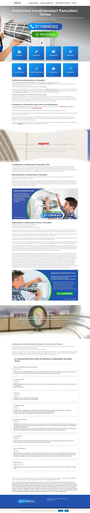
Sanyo (28, 264)
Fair (29, 258)
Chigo (58, 255)
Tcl (37, 265)
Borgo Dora (73, 486)
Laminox (43, 261)
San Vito (60, 490)
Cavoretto (20, 490)
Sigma (50, 264)
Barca (34, 486)
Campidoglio (15, 485)
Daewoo (19, 256)
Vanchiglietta (32, 488)
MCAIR (73, 261)
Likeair (52, 261)
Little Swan (60, 261)
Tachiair (22, 265)
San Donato (73, 483)
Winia (58, 267)
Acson (49, 253)
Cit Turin (61, 483)
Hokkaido (48, 259)
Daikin (23, 256)
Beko (39, 255)
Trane (20, 267)
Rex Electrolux (71, 262)
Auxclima (33, 255)
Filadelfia (56, 491)
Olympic (50, 262)
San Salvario (15, 490)
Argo (76, 253)
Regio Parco (30, 486)
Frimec (50, 258)
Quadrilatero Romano (31, 482)
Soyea (64, 264)
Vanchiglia (26, 488)
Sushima (14, 265)
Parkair (60, 262)
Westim (49, 267)
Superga (51, 488)
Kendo (28, 261)
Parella (19, 485)
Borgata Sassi (38, 488)
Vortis (41, 267)
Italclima (14, 261)
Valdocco (21, 488)
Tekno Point (46, 265)
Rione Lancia (45, 483)
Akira (64, 253)
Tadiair (18, 265)
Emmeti (26, 258)
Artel (21, 255)
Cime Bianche (26, 483)
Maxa (70, 261)
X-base (61, 267)
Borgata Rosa (45, 488)
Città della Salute (34, 491)
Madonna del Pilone (58, 488)
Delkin (26, 256)
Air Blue (57, 253)
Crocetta (52, 482)
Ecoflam (64, 256)
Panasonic (55, 262)
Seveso (38, 264)
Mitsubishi (27, 262)
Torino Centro (15, 482)
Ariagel (13, 255)
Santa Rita (57, 482)
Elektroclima (73, 256)
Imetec (60, 259)
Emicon (22, 258)
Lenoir (47, 261)
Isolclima (72, 259)
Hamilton (14, 259)
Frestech (46, 258)
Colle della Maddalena (17, 491)
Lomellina (65, 488)
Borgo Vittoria (25, 485)
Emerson (18, 258)
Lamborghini (38, 261)
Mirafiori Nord (63, 482)
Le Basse (32, 483)
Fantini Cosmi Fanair (35, 258)
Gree (68, 258)
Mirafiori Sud (19, 483)
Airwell (61, 253)
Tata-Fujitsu (33, 265)
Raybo (66, 262)
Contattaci (74, 3)
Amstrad (72, 253)
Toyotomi (17, 267)
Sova (61, 264)
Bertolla (38, 486)
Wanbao (45, 267)
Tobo (72, 265)
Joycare (22, 261)
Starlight (68, 264)
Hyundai (56, 259)
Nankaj (32, 262)
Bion (48, 255)
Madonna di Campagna (41, 485)
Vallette (70, 485)
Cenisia (50, 483)
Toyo (13, 267)
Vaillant (28, 267)
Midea (19, 262)
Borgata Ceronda (64, 485)
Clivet (66, 255)
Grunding (72, 258)
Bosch (51, 255)
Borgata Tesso (32, 485)
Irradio (68, 259)
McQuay (14, 262)
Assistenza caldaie (33, 3)
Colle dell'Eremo (27, 490)
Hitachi (43, 259)
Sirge (58, 264)
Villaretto (59, 486)
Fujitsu (53, 258)
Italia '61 (47, 491)
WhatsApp (47, 34)
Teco (42, 265)
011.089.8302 (63, 106)
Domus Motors (42, 256)
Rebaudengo (53, 486)
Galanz (57, 258)
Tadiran (26, 265)
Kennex (32, 261)
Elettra (13, 258)
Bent (42, 255)
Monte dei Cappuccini (73, 490)
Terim (56, 265)
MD (17, 262)
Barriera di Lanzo (51, 485)
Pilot (63, 262)
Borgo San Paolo (38, 483)
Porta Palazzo (46, 482)
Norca (35, 262)
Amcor (67, 253)
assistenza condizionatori (18, 250)
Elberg (67, 256)
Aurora (68, 486)
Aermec (53, 253)
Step (47, 262)
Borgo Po (38, 490)
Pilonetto (43, 490)
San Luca (33, 490)
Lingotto (52, 491)
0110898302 (46, 26)
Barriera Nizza (41, 491)
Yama (65, 267)
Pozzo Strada (56, 483)
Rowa (16, 264)
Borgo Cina (69, 482)
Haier (76, 258)
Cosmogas (14, 256)
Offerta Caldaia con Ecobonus (63, 3)
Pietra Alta (47, 486)
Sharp (42, 264)
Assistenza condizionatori (46, 3)
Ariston (17, 255)
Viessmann (33, 267)
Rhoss (13, 264)
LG (50, 261)
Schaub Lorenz (33, 264)
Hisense (39, 259)
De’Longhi (31, 256)
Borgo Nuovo (40, 482)
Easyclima (59, 256)
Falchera (43, 486)
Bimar (45, 255)
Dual (47, 256)
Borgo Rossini (15, 488)
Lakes (56, 261)
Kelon (25, 261)
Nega (67, 510)
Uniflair (24, 267)
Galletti (61, 258)
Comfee (69, 255)
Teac (40, 265)
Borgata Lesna (67, 483)
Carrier (54, 255)
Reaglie (75, 488)
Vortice (37, 267)
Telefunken (52, 265)
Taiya (29, 265)
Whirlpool (54, 267)
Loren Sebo (66, 261)
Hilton (35, 259)
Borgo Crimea (55, 490)
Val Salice (65, 490)
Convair (74, 255)
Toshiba (75, 265)
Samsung (24, 264)
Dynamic (51, 256)
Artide (23, 255)
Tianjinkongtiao (61, 265)
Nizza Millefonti (26, 491)
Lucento (58, 485)
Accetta (60, 510)
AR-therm (28, 255)
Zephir (68, 267)
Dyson (55, 256)
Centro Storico (22, 482)
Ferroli (42, 258)
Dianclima (36, 256)
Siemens (46, 264)
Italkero (18, 261)
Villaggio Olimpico (63, 491)
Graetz (64, 258)
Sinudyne (54, 264)
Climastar (62, 255)
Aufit (36, 255)
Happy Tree (19, 259)
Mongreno (70, 488)
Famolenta (64, 486)
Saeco (19, 264)
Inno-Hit (64, 259)
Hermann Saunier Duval (28, 259)
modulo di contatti (37, 108)
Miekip (23, 262)
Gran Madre (48, 490)
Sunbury (72, 264)
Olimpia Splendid (42, 262)
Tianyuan (68, 265)
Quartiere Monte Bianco (21, 486)
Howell (52, 259)
